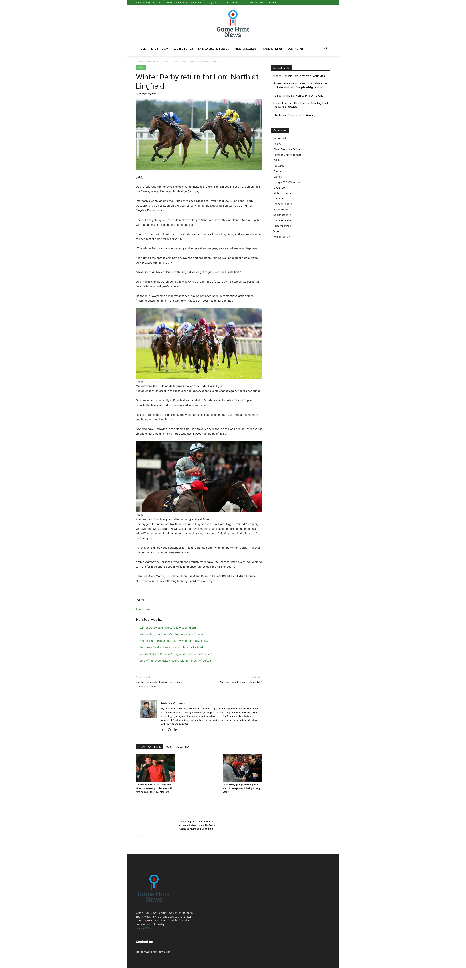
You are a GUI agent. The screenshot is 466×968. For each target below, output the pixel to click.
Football (165, 61)
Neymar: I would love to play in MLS (241, 682)
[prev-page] (138, 836)
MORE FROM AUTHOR (177, 746)
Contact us (272, 2)
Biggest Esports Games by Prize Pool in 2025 (299, 76)
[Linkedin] (177, 730)
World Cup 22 (197, 2)
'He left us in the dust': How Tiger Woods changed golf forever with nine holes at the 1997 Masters (154, 788)
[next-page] (144, 836)
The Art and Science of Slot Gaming (294, 115)
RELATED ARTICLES (149, 746)
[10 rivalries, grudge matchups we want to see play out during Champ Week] (242, 768)
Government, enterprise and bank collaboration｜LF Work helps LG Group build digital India (300, 85)
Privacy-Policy (144, 928)
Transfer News (256, 2)
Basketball (279, 138)
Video (276, 231)
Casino (277, 144)
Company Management (287, 154)
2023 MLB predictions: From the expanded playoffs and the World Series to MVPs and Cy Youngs (197, 825)
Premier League (239, 2)
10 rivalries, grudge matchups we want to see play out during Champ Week (242, 788)
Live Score (279, 187)
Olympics (279, 198)
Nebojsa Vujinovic (148, 93)
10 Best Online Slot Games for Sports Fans (298, 95)
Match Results (282, 193)
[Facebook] (164, 730)
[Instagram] (171, 730)
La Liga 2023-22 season (217, 2)
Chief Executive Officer (287, 149)
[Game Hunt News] (233, 23)
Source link (143, 609)
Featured (278, 165)
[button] (325, 49)
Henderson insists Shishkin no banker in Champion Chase (159, 684)
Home (169, 2)
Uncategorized (282, 226)
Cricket (277, 160)
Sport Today (181, 2)
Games (277, 176)
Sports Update (282, 215)
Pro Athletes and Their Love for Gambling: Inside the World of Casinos (301, 105)
